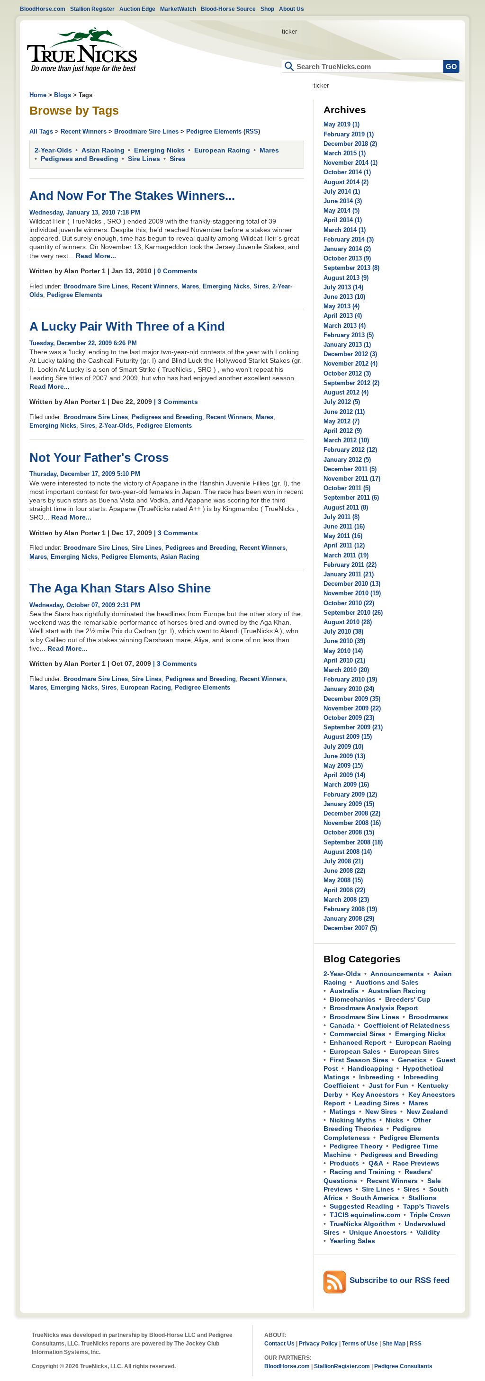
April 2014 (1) (342, 220)
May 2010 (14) (343, 651)
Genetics (412, 1060)
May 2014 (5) (341, 210)
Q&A (375, 1163)
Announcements (397, 973)
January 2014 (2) (347, 248)
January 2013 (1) (347, 344)
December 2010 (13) (351, 583)
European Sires (414, 1051)
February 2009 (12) (350, 794)
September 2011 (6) (351, 497)
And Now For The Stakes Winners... (132, 195)
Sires (178, 158)
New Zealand (427, 1111)
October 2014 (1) (347, 172)
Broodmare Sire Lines (146, 131)
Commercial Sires (358, 1034)
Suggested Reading (362, 1206)
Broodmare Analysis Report (374, 1008)
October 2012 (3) (347, 373)
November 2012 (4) (350, 363)
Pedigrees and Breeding (79, 158)
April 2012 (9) (342, 430)
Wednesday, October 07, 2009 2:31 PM (84, 605)
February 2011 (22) (350, 564)
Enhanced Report (358, 1042)
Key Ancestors (375, 1094)
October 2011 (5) (346, 488)
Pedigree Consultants (403, 1366)
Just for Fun (388, 1085)
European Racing (222, 150)
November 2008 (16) (352, 822)
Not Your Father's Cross (99, 457)
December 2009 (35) (351, 698)
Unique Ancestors (378, 1232)
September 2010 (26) (353, 612)
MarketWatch (178, 9)
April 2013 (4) (342, 315)
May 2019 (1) (341, 124)
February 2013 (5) (348, 335)
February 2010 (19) (350, 679)
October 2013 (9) (347, 258)
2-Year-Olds (53, 150)
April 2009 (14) (344, 775)
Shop (267, 9)
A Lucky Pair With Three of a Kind (127, 326)
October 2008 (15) (348, 832)
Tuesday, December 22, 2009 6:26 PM (83, 343)
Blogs (62, 95)
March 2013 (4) (344, 325)
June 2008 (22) (344, 870)
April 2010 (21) (344, 660)
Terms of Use (360, 1343)
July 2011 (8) (341, 516)
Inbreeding (376, 1077)
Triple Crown (430, 1215)
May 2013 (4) (341, 306)
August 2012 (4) (345, 392)
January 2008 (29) (348, 918)
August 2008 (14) (347, 851)
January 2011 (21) (348, 574)
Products (344, 1163)
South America (375, 1198)
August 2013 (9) (345, 277)
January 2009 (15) (348, 803)
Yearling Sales (352, 1241)
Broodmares (428, 1017)
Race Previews (416, 1163)
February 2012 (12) (350, 449)
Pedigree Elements (214, 131)
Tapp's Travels (426, 1206)
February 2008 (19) (350, 909)
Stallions (422, 1198)
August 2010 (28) (347, 622)
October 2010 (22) (348, 603)
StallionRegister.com (342, 1366)
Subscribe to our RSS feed (399, 1280)
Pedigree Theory (356, 1146)
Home (82, 49)
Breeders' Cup (408, 999)
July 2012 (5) (341, 401)
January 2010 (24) (348, 688)
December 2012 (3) (350, 354)
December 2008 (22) (351, 813)
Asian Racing (103, 150)
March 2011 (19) (345, 555)
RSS (251, 131)
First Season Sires (359, 1060)
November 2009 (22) (352, 708)
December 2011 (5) (350, 469)
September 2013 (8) (351, 267)
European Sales (355, 1051)
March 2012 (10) (346, 440)
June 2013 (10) (344, 296)
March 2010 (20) (346, 669)
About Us (291, 9)
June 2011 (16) (344, 526)
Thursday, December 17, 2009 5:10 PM (84, 473)
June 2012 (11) (344, 411)
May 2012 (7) (341, 421)
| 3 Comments (176, 401)
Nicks (395, 1120)
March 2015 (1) (344, 153)
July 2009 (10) (343, 746)
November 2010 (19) (352, 593)
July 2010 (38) (343, 631)
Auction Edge (137, 9)
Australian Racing (397, 991)
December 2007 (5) (350, 928)
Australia (344, 991)
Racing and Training (362, 1171)
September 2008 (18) (353, 842)
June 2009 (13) (344, 756)
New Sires (381, 1111)
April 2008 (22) (344, 890)
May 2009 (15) (343, 765)
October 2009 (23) (348, 717)
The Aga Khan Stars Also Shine (120, 588)
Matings (343, 1111)
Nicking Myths (353, 1120)
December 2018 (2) (350, 143)
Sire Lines (144, 158)
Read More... (96, 256)
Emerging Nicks (159, 150)
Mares (269, 150)
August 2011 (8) (345, 507)
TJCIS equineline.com (365, 1215)
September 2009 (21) (353, 727)
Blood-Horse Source (228, 9)
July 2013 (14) (343, 287)
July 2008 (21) (343, 861)
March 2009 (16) (346, 784)
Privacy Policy (318, 1343)
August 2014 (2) (345, 182)
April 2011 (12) (344, 545)
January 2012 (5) (347, 459)
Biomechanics (353, 999)
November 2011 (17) (351, 478)
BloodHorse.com (42, 9)
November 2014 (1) (350, 162)
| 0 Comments (175, 271)
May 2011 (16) (342, 535)
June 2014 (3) (342, 201)
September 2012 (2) (351, 382)
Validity (428, 1232)
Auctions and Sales (387, 982)
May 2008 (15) (343, 880)
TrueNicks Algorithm (362, 1224)
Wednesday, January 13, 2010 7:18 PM (84, 212)
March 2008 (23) (346, 899)
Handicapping (370, 1068)
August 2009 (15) (347, 736)
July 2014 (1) (341, 191)
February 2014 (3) (348, 239)
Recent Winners (84, 131)
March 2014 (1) (344, 229)
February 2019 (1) (348, 134)
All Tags (41, 131)
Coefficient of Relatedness (407, 1025)
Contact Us (279, 1343)
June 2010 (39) (344, 641)
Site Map (393, 1343)
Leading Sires (377, 1103)
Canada (342, 1025)
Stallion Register (92, 9)
